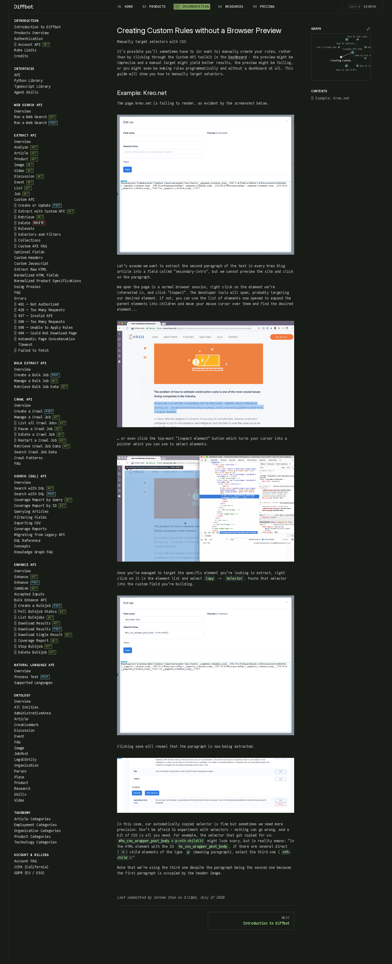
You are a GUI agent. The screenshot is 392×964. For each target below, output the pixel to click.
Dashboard (237, 57)
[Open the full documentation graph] (368, 28)
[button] (49, 21)
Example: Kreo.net (332, 98)
